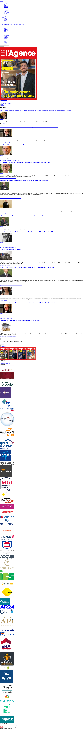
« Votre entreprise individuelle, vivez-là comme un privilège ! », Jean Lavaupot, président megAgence (25, 215)
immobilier (4, 142)
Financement (6, 14)
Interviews (5, 19)
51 (10, 337)
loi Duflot (1, 142)
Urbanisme (5, 15)
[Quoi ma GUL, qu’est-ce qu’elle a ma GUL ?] (6, 294)
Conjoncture (6, 3)
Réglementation (6, 12)
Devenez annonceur (8, 103)
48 (7, 337)
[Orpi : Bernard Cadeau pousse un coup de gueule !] (6, 154)
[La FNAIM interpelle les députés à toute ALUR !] (6, 259)
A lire (5, 31)
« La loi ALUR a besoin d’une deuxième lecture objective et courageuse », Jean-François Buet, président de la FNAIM (29, 127)
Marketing (5, 13)
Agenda (5, 4)
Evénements (6, 6)
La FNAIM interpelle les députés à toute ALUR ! (12, 249)
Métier (5, 11)
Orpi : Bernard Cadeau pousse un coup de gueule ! (12, 144)
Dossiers (5, 44)
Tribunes (5, 20)
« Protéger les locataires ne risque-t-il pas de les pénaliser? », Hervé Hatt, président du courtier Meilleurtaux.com (28, 267)
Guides (3, 8)
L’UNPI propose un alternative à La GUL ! (10, 198)
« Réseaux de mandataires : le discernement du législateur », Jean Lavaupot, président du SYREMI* (24, 180)
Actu (2, 2)
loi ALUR (8, 142)
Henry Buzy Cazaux (4, 123)
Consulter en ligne (3, 363)
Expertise (5, 38)
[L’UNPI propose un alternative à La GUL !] (6, 207)
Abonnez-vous (2, 103)
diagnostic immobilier (10, 160)
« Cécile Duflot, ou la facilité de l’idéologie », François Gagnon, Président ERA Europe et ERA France (25, 162)
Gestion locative (2, 318)
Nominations (6, 7)
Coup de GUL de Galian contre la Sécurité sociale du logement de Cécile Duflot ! (20, 320)
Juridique (5, 9)
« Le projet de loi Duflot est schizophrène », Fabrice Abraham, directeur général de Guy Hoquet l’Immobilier (27, 231)
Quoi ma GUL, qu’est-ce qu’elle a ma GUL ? (11, 285)
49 (8, 337)
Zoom (3, 17)
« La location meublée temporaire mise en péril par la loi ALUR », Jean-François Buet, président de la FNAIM (27, 302)
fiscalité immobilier (16, 160)
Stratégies (5, 18)
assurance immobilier (13, 178)
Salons (5, 5)
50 (9, 337)
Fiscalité (5, 16)
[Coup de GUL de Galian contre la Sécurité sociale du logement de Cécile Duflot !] (6, 330)
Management (6, 10)
